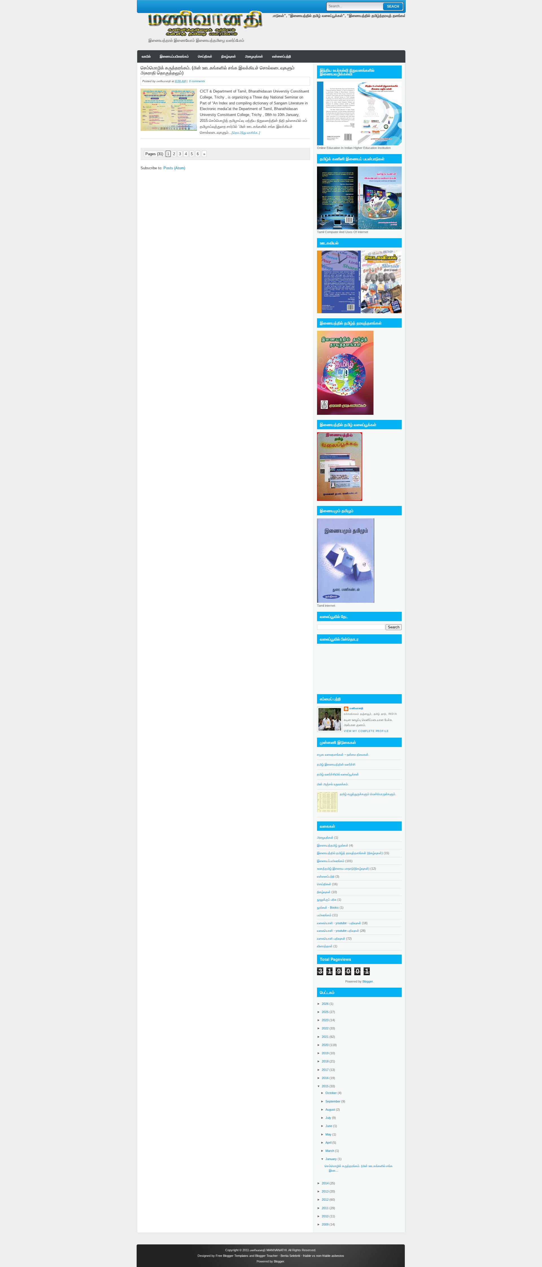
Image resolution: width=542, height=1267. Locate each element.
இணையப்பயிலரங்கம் (174, 56)
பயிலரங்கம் (324, 915)
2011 (325, 1208)
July (328, 1117)
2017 (325, 1069)
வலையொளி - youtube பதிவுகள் (338, 930)
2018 (325, 1061)
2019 (325, 1053)
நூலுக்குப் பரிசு (326, 899)
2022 (325, 1028)
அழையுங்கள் (254, 56)
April (328, 1142)
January (331, 1159)
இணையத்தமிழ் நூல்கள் (332, 845)
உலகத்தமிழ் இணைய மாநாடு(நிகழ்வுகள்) (343, 868)
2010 (325, 1216)
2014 (325, 1183)
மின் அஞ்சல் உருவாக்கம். (333, 784)
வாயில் (146, 56)
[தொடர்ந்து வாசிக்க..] (246, 132)
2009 (325, 1224)
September (333, 1101)
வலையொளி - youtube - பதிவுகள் (339, 923)
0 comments (197, 81)
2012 (325, 1199)
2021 (325, 1036)
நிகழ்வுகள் (228, 56)
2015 (325, 1086)
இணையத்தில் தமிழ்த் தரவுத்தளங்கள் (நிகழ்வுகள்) (350, 853)
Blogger (367, 981)
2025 (325, 1012)
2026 (325, 1003)
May (328, 1134)
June (329, 1126)
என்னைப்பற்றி (281, 56)
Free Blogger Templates (232, 1255)
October (331, 1093)
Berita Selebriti (290, 1255)
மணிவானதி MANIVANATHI (268, 1250)
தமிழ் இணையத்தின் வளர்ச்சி (336, 764)
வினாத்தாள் (325, 946)
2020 (325, 1045)
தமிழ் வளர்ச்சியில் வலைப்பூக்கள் (338, 774)
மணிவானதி (356, 708)
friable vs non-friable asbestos (323, 1255)
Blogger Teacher (266, 1255)
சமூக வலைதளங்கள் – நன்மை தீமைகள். (343, 754)
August (330, 1109)
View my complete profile (366, 731)
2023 (325, 1020)
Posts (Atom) (174, 168)
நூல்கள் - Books (328, 907)
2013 (325, 1191)
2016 (325, 1078)
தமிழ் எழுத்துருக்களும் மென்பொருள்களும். (368, 794)
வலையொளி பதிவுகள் (331, 938)
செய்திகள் (205, 56)
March (330, 1150)
